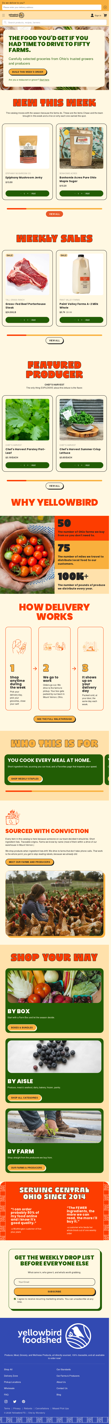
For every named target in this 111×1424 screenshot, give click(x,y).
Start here (44, 79)
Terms (7, 1408)
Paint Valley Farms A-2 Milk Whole (79, 305)
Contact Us (62, 1388)
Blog (59, 1394)
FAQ (6, 1394)
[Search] (5, 22)
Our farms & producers (26, 1167)
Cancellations (42, 1408)
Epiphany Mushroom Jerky (24, 177)
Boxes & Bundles (22, 1027)
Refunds (28, 1408)
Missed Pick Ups (60, 1408)
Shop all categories (24, 1097)
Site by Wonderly (36, 1412)
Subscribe (54, 1291)
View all (54, 214)
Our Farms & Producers (68, 1375)
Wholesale (9, 1388)
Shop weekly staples (25, 778)
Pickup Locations (12, 1382)
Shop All (8, 1369)
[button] (104, 7)
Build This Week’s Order (27, 71)
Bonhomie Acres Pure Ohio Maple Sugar (78, 179)
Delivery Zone (11, 1375)
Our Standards (64, 1369)
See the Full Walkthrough (54, 719)
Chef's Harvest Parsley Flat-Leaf (25, 451)
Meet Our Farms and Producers (29, 861)
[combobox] (51, 7)
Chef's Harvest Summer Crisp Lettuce (80, 451)
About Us (61, 1382)
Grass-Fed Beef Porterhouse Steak (26, 305)
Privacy (17, 1408)
